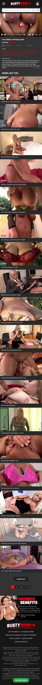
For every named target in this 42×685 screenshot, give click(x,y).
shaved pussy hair (19, 55)
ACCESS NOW (21, 680)
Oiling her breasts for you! (10, 129)
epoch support (14, 638)
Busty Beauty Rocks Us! (9, 157)
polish (24, 53)
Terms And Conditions (14, 635)
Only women (16, 53)
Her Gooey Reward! (8, 405)
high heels (19, 51)
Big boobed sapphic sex (9, 460)
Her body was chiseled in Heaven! (13, 212)
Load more (21, 579)
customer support (27, 632)
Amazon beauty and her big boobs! (13, 184)
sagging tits (6, 55)
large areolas (29, 51)
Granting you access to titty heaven (13, 543)
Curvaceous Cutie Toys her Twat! (13, 240)
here (7, 673)
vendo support (27, 638)
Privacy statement (30, 635)
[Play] (21, 25)
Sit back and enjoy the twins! (11, 350)
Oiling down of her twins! (10, 488)
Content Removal (21, 642)
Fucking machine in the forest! (12, 323)
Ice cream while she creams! (11, 571)
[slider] (11, 35)
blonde (11, 51)
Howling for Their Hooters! (10, 102)
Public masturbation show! (10, 516)
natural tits (6, 53)
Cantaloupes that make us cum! (12, 433)
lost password (13, 632)
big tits (4, 51)
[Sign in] (38, 4)
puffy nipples (33, 53)
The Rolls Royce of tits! (9, 267)
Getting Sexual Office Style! (11, 295)
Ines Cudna (12, 42)
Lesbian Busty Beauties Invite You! (13, 378)
